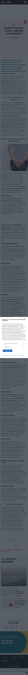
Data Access (14, 355)
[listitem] (14, 344)
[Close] (25, 319)
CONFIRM (7, 350)
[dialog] (14, 337)
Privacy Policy (22, 355)
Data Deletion (6, 355)
